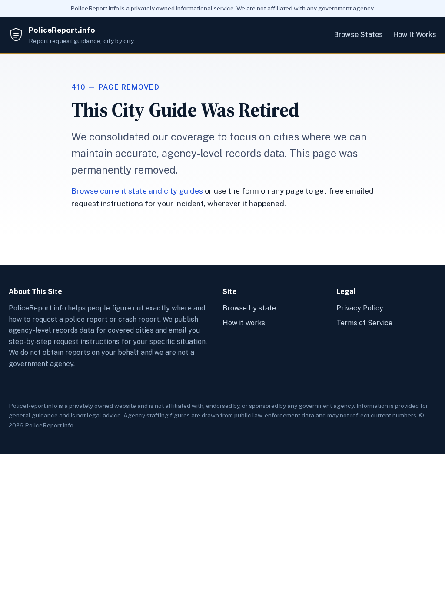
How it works (243, 323)
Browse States (358, 34)
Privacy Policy (359, 308)
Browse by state (249, 308)
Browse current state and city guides (137, 190)
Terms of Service (364, 323)
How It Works (414, 34)
